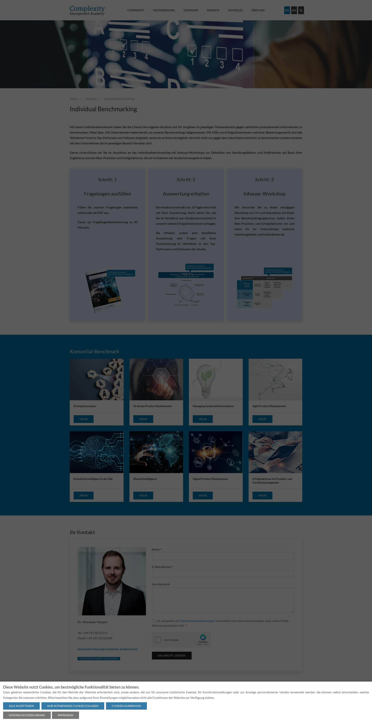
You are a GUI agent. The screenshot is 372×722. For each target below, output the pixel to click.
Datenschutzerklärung (27, 715)
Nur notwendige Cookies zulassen (72, 705)
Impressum (65, 715)
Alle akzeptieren (21, 705)
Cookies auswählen (126, 705)
